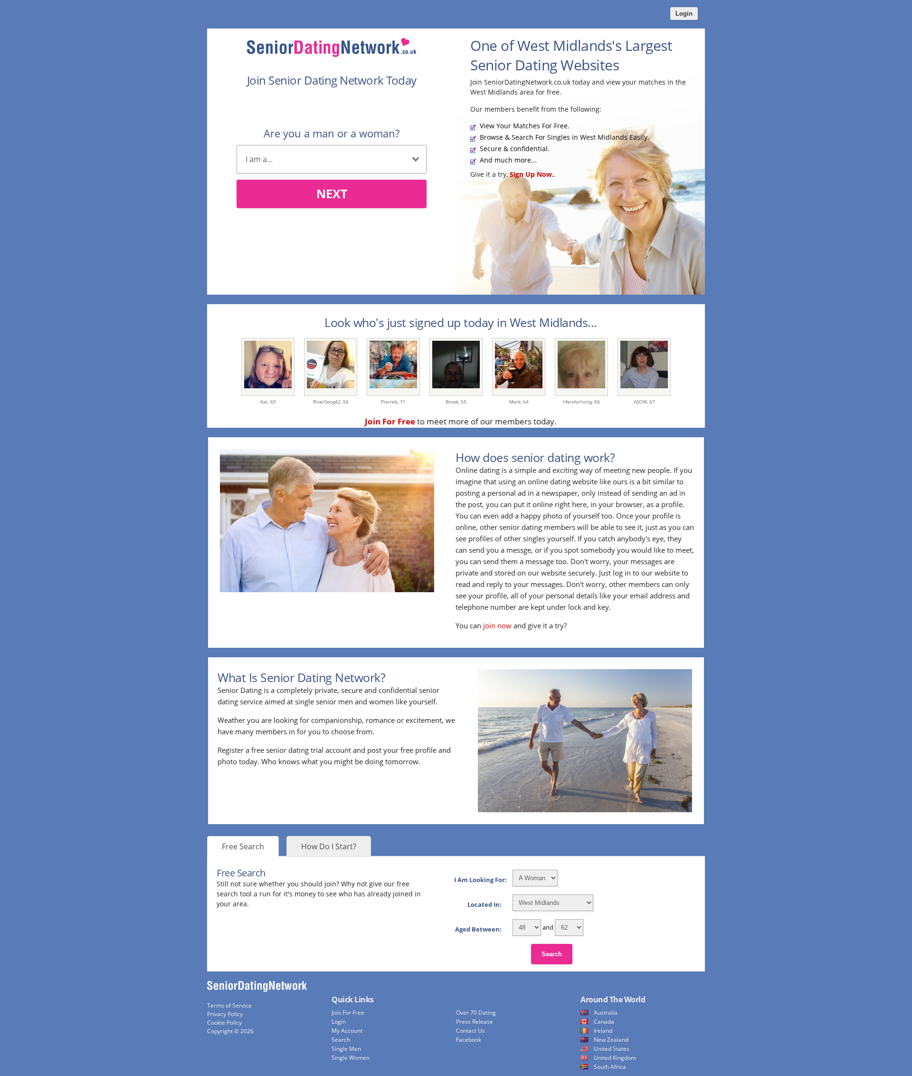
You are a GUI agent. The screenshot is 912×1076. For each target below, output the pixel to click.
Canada (604, 1022)
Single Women (351, 1058)
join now (497, 625)
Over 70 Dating (476, 1013)
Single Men (346, 1049)
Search (552, 954)
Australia (606, 1013)
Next (331, 193)
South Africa (610, 1067)
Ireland (603, 1031)
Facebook (468, 1040)
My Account (347, 1031)
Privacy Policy (225, 1014)
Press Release (474, 1022)
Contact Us (470, 1031)
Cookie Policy (224, 1022)
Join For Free (348, 1013)
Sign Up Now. (532, 174)
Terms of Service (229, 1005)
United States (611, 1049)
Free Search (243, 846)
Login (684, 13)
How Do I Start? (328, 846)
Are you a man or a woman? (331, 133)
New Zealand (611, 1040)
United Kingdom (615, 1058)
